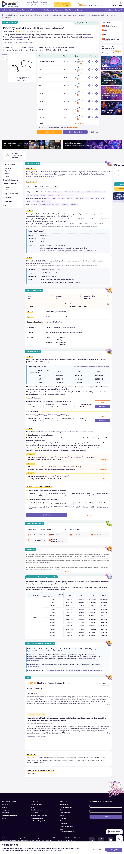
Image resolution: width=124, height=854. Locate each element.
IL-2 (54, 198)
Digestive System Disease (87, 655)
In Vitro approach (97, 438)
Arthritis (85, 657)
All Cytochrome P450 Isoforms (35, 192)
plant (33, 760)
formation (64, 760)
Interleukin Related (98, 15)
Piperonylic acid (6, 17)
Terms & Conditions (37, 818)
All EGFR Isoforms (31, 204)
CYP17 (77, 192)
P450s (39, 760)
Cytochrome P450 (84, 15)
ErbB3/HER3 (65, 204)
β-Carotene (89, 224)
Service (33, 807)
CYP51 (103, 192)
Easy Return (34, 812)
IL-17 (102, 198)
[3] (61, 175)
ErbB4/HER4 (74, 204)
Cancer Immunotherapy (72, 670)
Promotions (63, 823)
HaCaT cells (99, 760)
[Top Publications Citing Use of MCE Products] (31, 148)
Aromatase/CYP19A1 (87, 192)
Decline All (97, 850)
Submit (106, 817)
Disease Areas (31, 655)
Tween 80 (71, 507)
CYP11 (71, 192)
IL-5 (68, 198)
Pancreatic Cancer (94, 657)
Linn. (69, 327)
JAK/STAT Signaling (70, 15)
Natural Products (32, 664)
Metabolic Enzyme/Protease (15, 15)
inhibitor (36, 762)
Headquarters (6, 810)
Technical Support (36, 804)
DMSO (45, 362)
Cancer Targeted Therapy (55, 670)
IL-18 (49, 201)
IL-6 (72, 198)
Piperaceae (56, 327)
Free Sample (64, 804)
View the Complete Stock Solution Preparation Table (93, 366)
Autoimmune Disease (74, 657)
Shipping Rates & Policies (39, 815)
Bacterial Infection (50, 658)
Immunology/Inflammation (34, 15)
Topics (62, 810)
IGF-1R (113, 15)
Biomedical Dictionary (67, 832)
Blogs (62, 815)
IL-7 (34, 201)
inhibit (42, 762)
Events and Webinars (66, 826)
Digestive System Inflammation (66, 658)
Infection (48, 655)
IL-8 (77, 198)
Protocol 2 (30, 464)
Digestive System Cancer (35, 658)
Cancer (41, 655)
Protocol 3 (30, 473)
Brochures (63, 821)
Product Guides (65, 812)
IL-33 (38, 201)
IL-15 (97, 198)
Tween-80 (78, 457)
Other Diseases (95, 664)
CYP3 (59, 192)
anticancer (88, 37)
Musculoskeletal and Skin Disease (37, 657)
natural (103, 757)
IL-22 (43, 201)
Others (42, 670)
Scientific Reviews (65, 807)
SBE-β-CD (70, 467)
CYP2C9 (43, 195)
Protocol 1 (30, 454)
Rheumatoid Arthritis (33, 660)
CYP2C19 (50, 195)
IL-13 (92, 198)
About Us (4, 807)
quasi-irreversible (47, 760)
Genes (62, 829)
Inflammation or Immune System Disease (64, 655)
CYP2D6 (36, 195)
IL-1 (49, 198)
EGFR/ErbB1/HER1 (45, 204)
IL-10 (81, 198)
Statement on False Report (10, 815)
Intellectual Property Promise (40, 821)
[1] (59, 175)
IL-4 (63, 198)
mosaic (78, 760)
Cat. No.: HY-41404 (9, 22)
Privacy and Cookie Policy (66, 841)
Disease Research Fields (48, 664)
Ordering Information (37, 810)
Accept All (114, 850)
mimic (28, 760)
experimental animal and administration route (78, 432)
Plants (48, 327)
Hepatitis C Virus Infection (87, 658)
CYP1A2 (29, 195)
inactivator (57, 760)
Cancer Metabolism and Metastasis (91, 670)
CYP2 (54, 192)
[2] (60, 175)
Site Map (49, 841)
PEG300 (65, 457)
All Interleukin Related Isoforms (36, 198)
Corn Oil (65, 476)
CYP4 (65, 192)
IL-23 (28, 201)
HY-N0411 (97, 224)
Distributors (5, 812)
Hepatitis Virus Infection (58, 657)
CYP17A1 (71, 195)
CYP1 (49, 192)
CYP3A (57, 195)
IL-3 (59, 198)
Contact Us (5, 804)
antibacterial (18, 39)
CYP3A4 (64, 195)
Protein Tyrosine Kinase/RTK (53, 15)
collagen (41, 263)
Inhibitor (29, 762)
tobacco (71, 760)
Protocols (63, 818)
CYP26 (97, 192)
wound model (90, 760)
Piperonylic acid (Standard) (110, 53)
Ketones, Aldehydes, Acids (54, 322)
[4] (62, 175)
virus (83, 760)
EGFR (107, 15)
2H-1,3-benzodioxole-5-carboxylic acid (54, 757)
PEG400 (64, 507)
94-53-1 (30, 47)
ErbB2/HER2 (55, 204)
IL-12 (87, 198)
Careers (4, 818)
